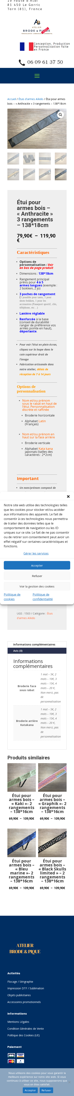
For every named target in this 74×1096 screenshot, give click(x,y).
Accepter (37, 565)
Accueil (11, 99)
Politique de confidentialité (43, 596)
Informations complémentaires (34, 644)
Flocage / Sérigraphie (20, 981)
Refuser (37, 576)
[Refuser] (69, 1082)
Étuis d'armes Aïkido (30, 99)
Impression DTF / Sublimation (25, 988)
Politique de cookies (12, 596)
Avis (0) (17, 651)
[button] (68, 496)
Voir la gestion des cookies (37, 586)
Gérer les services (36, 553)
